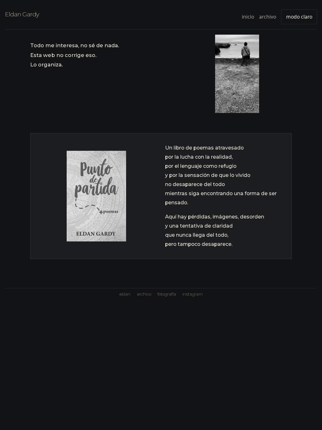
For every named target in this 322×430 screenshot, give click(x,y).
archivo (267, 16)
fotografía (167, 294)
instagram (192, 294)
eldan (124, 294)
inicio (248, 16)
